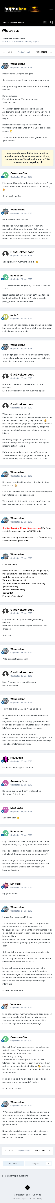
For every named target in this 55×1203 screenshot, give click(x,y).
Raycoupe (16, 275)
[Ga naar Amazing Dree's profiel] (5, 783)
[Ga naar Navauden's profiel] (5, 759)
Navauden (16, 757)
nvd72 (14, 315)
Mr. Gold (15, 883)
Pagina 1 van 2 (24, 52)
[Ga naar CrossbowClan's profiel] (5, 175)
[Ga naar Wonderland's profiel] (5, 66)
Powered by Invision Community (27, 1198)
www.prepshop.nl (32, 162)
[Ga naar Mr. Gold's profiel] (5, 885)
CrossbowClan (19, 173)
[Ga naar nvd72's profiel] (5, 317)
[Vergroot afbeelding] (11, 131)
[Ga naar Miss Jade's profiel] (5, 810)
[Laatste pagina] (51, 52)
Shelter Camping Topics (27, 41)
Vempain (15, 1004)
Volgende (42, 52)
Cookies (37, 1194)
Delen (14, 1163)
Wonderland (17, 63)
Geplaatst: (21, 67)
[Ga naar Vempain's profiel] (5, 1006)
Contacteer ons (22, 1194)
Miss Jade (16, 807)
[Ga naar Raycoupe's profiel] (5, 277)
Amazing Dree (19, 781)
